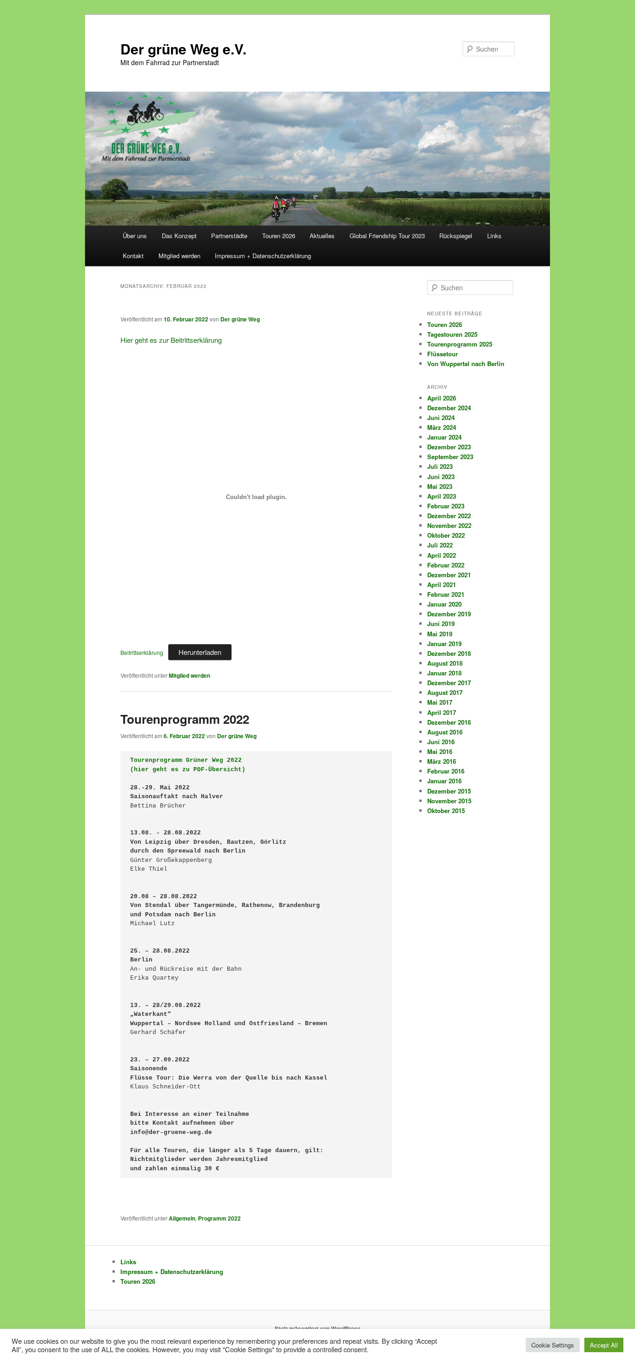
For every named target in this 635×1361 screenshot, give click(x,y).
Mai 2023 (439, 486)
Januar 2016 (444, 780)
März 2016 (441, 761)
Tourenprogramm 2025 (459, 344)
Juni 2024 (441, 417)
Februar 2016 (445, 771)
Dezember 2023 (449, 446)
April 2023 (441, 496)
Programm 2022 (219, 1218)
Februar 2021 (445, 594)
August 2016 (445, 731)
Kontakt (133, 255)
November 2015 (449, 800)
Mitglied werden (179, 255)
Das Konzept (179, 235)
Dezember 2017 (449, 682)
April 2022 (441, 555)
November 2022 (449, 525)
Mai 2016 (439, 751)
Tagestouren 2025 (452, 334)
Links (494, 235)
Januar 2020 (444, 604)
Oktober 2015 (446, 810)
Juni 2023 (441, 476)
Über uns (135, 235)
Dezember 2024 (449, 407)
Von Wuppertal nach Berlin (465, 363)
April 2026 (441, 398)
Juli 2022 (440, 544)
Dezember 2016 (449, 722)
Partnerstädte (229, 235)
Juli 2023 (440, 466)
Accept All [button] (604, 1345)
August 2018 (445, 663)
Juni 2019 (441, 623)
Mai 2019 (439, 633)
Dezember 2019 (449, 613)
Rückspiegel (455, 235)
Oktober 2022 (446, 535)
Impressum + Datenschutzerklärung (263, 255)
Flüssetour (442, 353)
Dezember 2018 (449, 653)
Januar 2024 (444, 437)
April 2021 (441, 584)
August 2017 (445, 692)
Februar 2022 (445, 564)
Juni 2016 (441, 741)
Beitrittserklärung (141, 652)
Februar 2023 (445, 505)
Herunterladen (200, 652)
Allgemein (182, 1218)
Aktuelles (322, 235)
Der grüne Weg (240, 319)
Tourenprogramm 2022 (184, 718)
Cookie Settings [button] (552, 1345)
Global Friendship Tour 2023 (387, 235)
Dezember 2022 (449, 515)
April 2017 (441, 712)
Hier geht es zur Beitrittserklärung (171, 340)
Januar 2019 (444, 643)
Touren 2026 (278, 235)
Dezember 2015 (449, 791)
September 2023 (450, 456)
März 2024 (441, 427)
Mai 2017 (439, 702)
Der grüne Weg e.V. (183, 49)
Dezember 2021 (449, 574)
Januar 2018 (444, 672)
